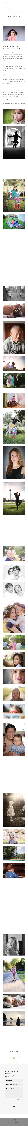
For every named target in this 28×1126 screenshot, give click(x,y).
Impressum (18, 1122)
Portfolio (14, 1051)
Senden (20, 1099)
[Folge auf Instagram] (14, 1107)
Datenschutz (14, 1124)
